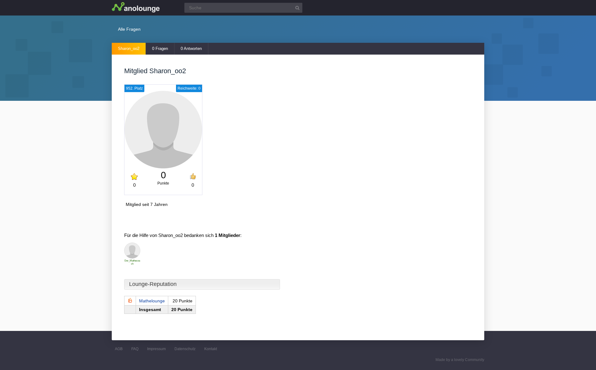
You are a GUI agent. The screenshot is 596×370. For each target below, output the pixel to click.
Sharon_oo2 (128, 48)
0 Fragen (160, 48)
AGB (119, 349)
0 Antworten (191, 48)
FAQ (134, 349)
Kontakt (210, 349)
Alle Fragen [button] (129, 29)
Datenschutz (185, 349)
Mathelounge (152, 300)
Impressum (156, 349)
